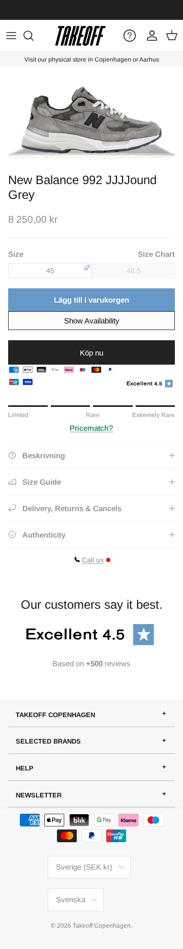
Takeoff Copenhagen (102, 925)
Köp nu (91, 352)
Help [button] (25, 768)
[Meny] (11, 35)
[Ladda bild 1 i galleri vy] (91, 117)
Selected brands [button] (48, 741)
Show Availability (91, 320)
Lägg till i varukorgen (91, 299)
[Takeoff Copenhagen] (80, 35)
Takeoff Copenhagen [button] (55, 715)
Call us (93, 560)
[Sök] (33, 35)
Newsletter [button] (39, 795)
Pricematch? (91, 428)
